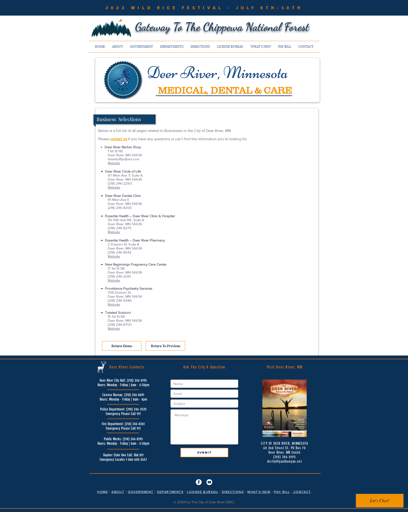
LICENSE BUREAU (202, 492)
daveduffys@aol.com (123, 159)
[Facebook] (199, 482)
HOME (102, 492)
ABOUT (117, 492)
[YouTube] (209, 482)
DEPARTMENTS (170, 492)
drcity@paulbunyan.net (284, 461)
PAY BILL (282, 492)
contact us (118, 139)
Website (114, 163)
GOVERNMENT (140, 492)
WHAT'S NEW (258, 492)
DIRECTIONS (233, 492)
